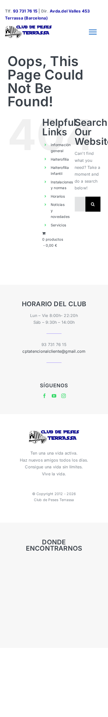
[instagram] (63, 396)
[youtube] (54, 396)
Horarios (58, 196)
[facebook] (44, 396)
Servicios (58, 225)
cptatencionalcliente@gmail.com (53, 351)
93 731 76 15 (25, 11)
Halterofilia (60, 159)
